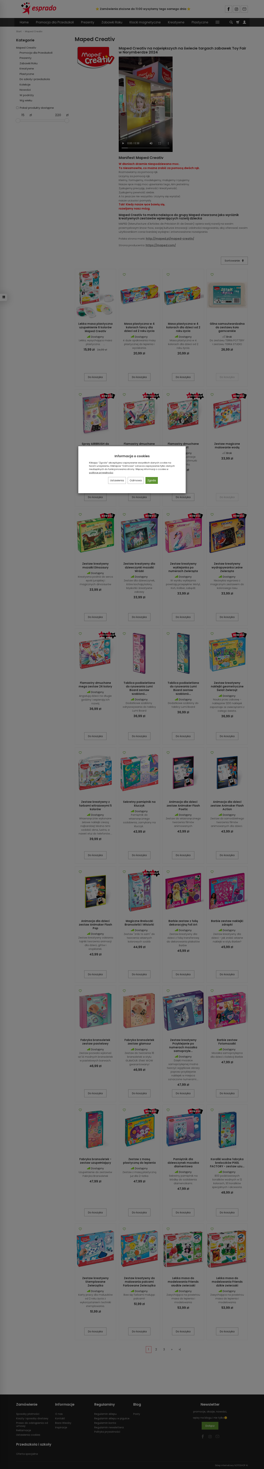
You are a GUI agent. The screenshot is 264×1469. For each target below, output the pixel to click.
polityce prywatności (101, 472)
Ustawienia (117, 480)
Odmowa (136, 480)
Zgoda (151, 480)
